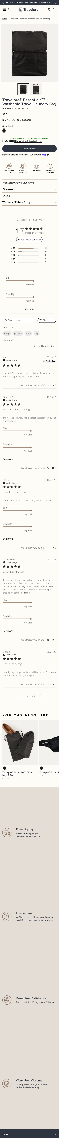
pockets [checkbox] (18, 333)
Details (6, 195)
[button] (49, 9)
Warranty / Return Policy (16, 202)
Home (4, 19)
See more (29, 309)
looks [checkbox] (28, 333)
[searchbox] (19, 320)
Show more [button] (8, 340)
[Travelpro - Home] (29, 9)
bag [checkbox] (36, 333)
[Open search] (9, 9)
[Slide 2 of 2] (36, 89)
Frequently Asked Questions (18, 182)
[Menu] (4, 9)
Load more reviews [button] (29, 696)
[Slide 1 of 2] (23, 89)
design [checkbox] (7, 333)
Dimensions (8, 189)
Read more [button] (25, 592)
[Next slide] (54, 751)
